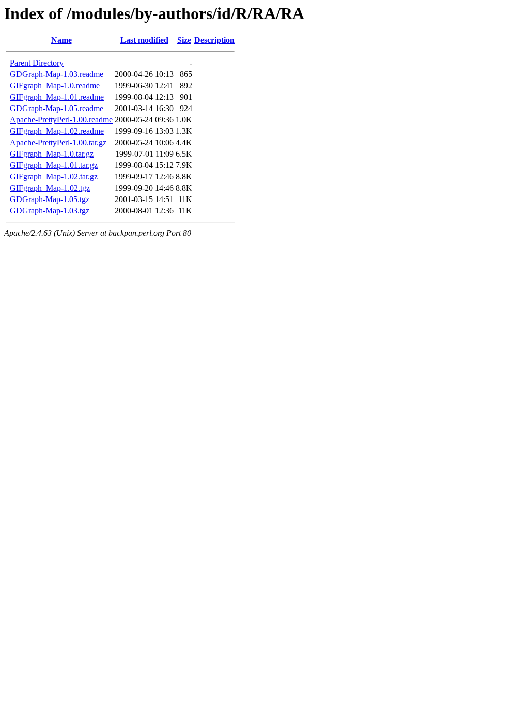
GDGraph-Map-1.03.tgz (49, 210)
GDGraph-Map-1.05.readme (56, 108)
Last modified (144, 40)
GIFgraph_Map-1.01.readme (57, 97)
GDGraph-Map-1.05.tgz (49, 199)
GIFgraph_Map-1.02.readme (57, 131)
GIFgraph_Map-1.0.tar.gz (52, 153)
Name (61, 40)
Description (214, 40)
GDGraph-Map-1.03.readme (56, 74)
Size (184, 40)
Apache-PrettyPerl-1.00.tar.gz (58, 142)
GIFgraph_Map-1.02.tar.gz (54, 176)
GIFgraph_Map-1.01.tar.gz (54, 165)
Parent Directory (37, 62)
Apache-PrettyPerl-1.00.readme (61, 119)
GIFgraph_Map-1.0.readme (55, 85)
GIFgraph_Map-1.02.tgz (50, 187)
